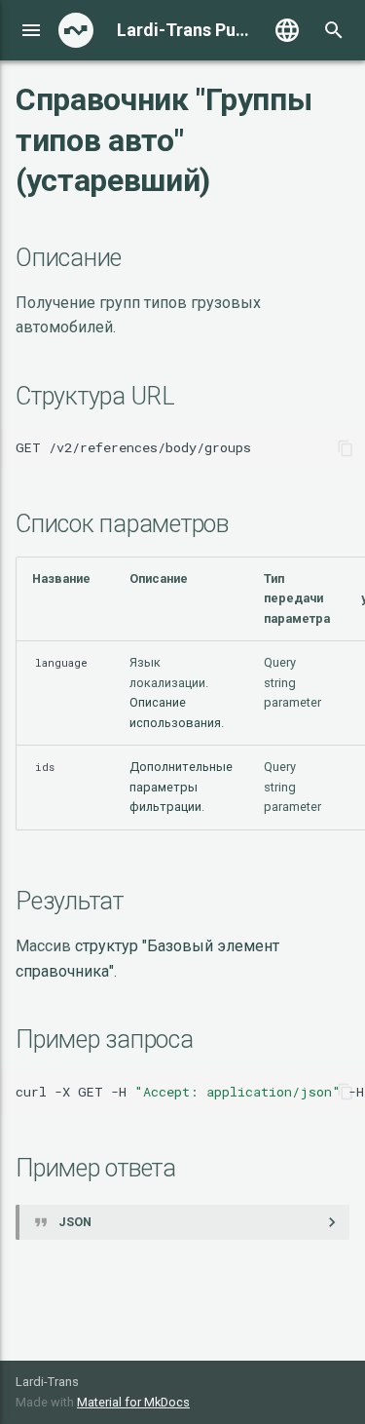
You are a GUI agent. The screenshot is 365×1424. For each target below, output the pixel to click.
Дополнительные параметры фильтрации (181, 786)
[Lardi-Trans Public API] (75, 30)
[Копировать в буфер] (345, 448)
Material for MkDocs (133, 1402)
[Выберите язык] (287, 30)
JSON (74, 1221)
